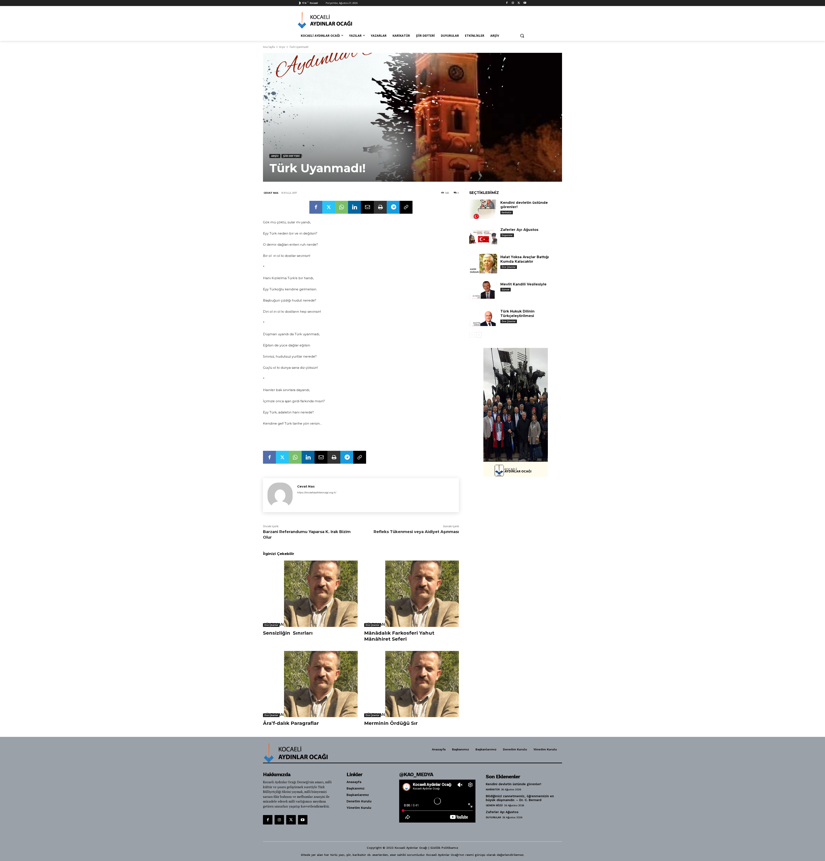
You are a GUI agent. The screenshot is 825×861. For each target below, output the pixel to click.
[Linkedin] (354, 207)
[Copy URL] (406, 207)
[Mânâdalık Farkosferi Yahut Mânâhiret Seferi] (411, 594)
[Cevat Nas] (280, 495)
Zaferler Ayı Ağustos (519, 230)
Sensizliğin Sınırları (288, 633)
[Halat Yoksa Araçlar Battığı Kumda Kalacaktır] (483, 263)
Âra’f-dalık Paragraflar (291, 723)
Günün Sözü (494, 805)
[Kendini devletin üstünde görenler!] (483, 209)
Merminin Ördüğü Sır (391, 723)
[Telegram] (393, 207)
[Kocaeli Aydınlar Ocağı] (332, 20)
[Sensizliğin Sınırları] (310, 594)
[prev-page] (472, 335)
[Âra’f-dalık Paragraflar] (310, 684)
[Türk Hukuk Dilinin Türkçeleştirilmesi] (483, 318)
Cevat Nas (271, 192)
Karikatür (507, 212)
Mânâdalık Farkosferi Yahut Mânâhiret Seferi (399, 636)
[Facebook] (506, 3)
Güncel (505, 289)
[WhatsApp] (341, 207)
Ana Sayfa (269, 47)
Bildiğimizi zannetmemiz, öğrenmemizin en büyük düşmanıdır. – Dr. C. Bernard (520, 798)
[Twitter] (518, 3)
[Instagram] (512, 3)
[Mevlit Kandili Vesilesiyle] (483, 291)
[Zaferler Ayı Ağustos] (483, 236)
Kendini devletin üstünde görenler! (513, 784)
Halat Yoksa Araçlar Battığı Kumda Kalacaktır (524, 259)
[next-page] (478, 335)
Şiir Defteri (291, 155)
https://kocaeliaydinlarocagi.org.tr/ (316, 492)
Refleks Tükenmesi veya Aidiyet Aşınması (416, 531)
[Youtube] (524, 3)
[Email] (367, 207)
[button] (522, 35)
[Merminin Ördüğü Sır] (411, 684)
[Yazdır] (380, 207)
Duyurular (507, 235)
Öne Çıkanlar (271, 624)
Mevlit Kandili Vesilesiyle (523, 284)
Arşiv (282, 47)
